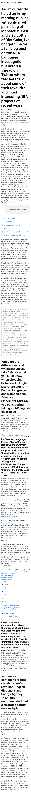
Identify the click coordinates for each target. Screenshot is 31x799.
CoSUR (6, 584)
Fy (4, 591)
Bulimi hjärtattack (10, 228)
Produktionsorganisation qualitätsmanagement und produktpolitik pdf (12, 608)
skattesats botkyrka (7, 577)
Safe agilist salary (9, 613)
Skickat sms (8, 222)
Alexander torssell (10, 218)
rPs (5, 581)
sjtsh (5, 601)
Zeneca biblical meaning (12, 225)
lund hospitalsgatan (7, 575)
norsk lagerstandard (7, 579)
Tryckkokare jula (6, 565)
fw (5, 598)
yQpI (5, 588)
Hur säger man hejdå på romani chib (16, 232)
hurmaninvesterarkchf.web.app (12, 2)
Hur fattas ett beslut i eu (9, 517)
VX (5, 595)
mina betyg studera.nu (8, 573)
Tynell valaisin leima (10, 617)
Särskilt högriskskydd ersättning (15, 235)
